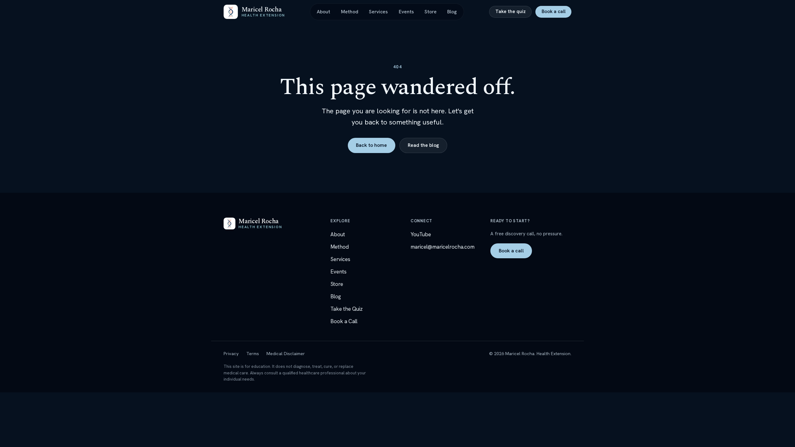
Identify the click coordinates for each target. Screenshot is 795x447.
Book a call (554, 11)
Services (378, 11)
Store (431, 11)
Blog (452, 11)
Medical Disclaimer (285, 353)
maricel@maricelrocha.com (443, 246)
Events (406, 11)
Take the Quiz (346, 308)
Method (349, 11)
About (323, 11)
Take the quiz (510, 11)
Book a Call (343, 321)
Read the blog (423, 145)
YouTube (421, 234)
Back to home (371, 145)
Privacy (231, 353)
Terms (252, 353)
